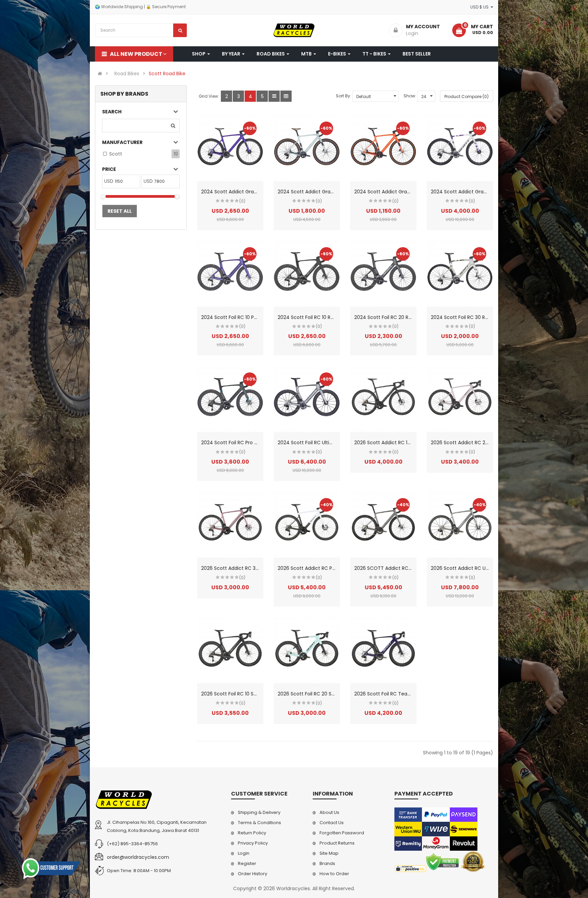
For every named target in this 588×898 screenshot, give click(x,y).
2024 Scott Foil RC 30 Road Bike (468, 317)
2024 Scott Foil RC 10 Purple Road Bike (245, 317)
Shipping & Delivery (259, 812)
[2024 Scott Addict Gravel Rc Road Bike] (460, 148)
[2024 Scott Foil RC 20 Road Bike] (383, 273)
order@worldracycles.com (138, 857)
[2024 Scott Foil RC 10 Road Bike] (307, 273)
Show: (410, 96)
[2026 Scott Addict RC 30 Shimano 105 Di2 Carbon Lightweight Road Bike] (230, 524)
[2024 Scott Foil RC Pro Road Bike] (230, 399)
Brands (327, 863)
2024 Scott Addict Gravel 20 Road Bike (323, 191)
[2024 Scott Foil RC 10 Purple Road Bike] (230, 273)
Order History (252, 873)
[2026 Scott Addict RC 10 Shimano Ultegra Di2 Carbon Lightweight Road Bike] (383, 399)
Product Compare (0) (466, 96)
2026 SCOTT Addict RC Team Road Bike (401, 568)
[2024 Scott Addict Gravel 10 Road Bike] (230, 148)
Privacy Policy (253, 843)
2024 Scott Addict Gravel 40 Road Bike (399, 191)
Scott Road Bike (167, 73)
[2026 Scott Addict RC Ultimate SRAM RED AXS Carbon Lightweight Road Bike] (460, 524)
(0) (242, 201)
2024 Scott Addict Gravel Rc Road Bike (476, 191)
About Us (329, 812)
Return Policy (252, 833)
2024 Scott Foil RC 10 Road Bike (314, 317)
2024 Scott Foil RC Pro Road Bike (239, 442)
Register (247, 863)
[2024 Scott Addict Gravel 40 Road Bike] (383, 148)
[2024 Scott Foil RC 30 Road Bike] (460, 273)
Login (243, 853)
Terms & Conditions (259, 822)
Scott (115, 153)
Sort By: (343, 96)
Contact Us (332, 822)
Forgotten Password (342, 833)
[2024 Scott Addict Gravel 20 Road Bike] (307, 148)
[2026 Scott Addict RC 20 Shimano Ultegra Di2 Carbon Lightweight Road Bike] (460, 399)
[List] (274, 96)
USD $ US (480, 7)
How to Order (334, 873)
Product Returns (337, 843)
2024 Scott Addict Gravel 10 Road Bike (245, 191)
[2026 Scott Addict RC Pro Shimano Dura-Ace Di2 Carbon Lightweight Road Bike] (307, 524)
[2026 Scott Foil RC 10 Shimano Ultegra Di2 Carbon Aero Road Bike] (230, 650)
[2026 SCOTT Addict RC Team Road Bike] (383, 524)
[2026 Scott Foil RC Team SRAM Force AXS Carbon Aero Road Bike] (383, 650)
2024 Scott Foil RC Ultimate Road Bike (322, 442)
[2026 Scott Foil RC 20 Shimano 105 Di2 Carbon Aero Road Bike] (307, 650)
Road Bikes (126, 73)
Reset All (120, 211)
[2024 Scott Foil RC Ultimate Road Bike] (307, 399)
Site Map (329, 853)
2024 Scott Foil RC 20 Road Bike (391, 317)
